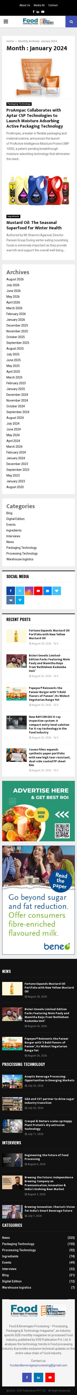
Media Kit (39, 5)
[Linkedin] (38, 1377)
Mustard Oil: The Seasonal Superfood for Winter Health (34, 225)
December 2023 (17, 464)
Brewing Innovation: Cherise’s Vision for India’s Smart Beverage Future (50, 1208)
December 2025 (17, 325)
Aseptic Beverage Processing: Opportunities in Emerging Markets (49, 1078)
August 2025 (15, 348)
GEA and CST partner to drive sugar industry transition (49, 1100)
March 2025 (14, 377)
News (10, 542)
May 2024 (13, 435)
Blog (9, 513)
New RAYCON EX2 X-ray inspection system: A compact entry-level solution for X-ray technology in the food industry (49, 724)
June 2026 (13, 291)
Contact (53, 5)
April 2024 (13, 441)
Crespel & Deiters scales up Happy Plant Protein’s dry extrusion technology (48, 1125)
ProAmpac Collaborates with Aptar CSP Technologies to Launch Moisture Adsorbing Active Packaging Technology (34, 118)
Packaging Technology (19, 104)
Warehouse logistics (19, 559)
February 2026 (16, 314)
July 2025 (12, 354)
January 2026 (15, 319)
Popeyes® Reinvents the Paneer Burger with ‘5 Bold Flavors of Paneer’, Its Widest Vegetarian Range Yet (49, 694)
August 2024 (15, 417)
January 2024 (15, 458)
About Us (24, 5)
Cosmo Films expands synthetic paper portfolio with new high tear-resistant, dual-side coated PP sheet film (49, 757)
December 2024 (17, 394)
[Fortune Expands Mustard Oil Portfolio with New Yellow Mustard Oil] (16, 636)
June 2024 (13, 429)
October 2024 (15, 406)
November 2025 (17, 331)
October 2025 (15, 337)
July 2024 (12, 423)
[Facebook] (27, 1377)
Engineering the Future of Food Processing (46, 1157)
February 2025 (16, 383)
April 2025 (13, 371)
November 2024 (17, 400)
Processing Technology (22, 553)
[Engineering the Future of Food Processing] (12, 1160)
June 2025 (13, 360)
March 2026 (14, 308)
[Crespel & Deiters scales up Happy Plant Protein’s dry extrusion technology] (12, 1126)
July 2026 (12, 285)
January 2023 (15, 481)
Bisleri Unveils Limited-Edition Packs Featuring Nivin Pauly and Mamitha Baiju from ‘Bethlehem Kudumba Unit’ (49, 663)
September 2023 (17, 469)
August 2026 (15, 279)
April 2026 (13, 302)
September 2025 (17, 342)
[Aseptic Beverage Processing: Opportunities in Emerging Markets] (12, 1081)
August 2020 (15, 487)
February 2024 (16, 452)
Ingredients (13, 216)
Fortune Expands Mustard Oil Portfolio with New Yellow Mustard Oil (49, 634)
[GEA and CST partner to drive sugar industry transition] (12, 1104)
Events (11, 524)
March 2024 (14, 446)
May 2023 (13, 475)
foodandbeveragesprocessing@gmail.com (38, 1365)
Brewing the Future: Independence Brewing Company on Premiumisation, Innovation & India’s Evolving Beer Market (49, 1183)
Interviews (13, 536)
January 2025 (15, 389)
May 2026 (13, 296)
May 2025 (13, 366)
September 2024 (17, 412)
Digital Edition (15, 519)
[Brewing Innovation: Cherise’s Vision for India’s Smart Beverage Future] (12, 1211)
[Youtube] (50, 1377)
